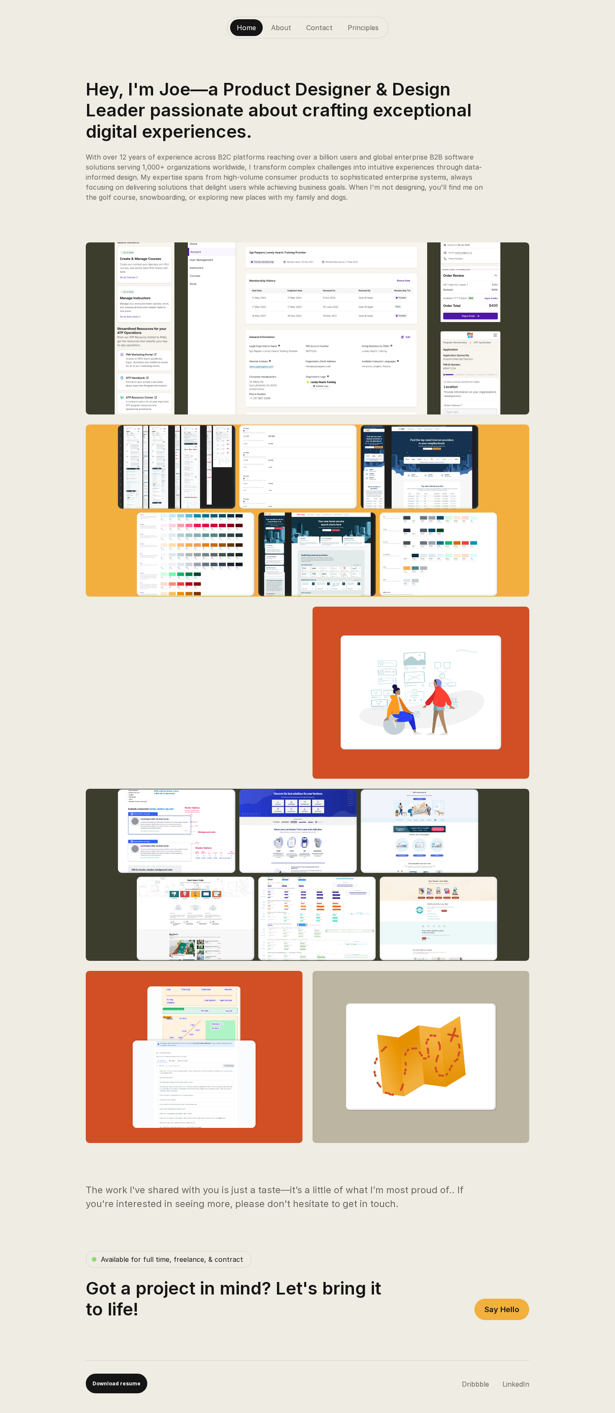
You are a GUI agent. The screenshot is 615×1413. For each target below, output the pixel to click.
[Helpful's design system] (307, 511)
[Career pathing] (421, 1057)
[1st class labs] (194, 693)
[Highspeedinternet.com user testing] (421, 693)
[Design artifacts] (194, 1057)
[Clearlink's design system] (307, 875)
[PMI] (307, 328)
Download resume (116, 1383)
